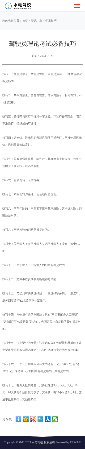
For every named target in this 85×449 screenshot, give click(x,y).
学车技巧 (51, 20)
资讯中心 (36, 20)
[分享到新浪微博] (33, 419)
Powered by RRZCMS (68, 442)
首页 (25, 20)
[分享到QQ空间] (26, 419)
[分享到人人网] (48, 419)
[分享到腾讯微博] (40, 419)
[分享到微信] (55, 419)
